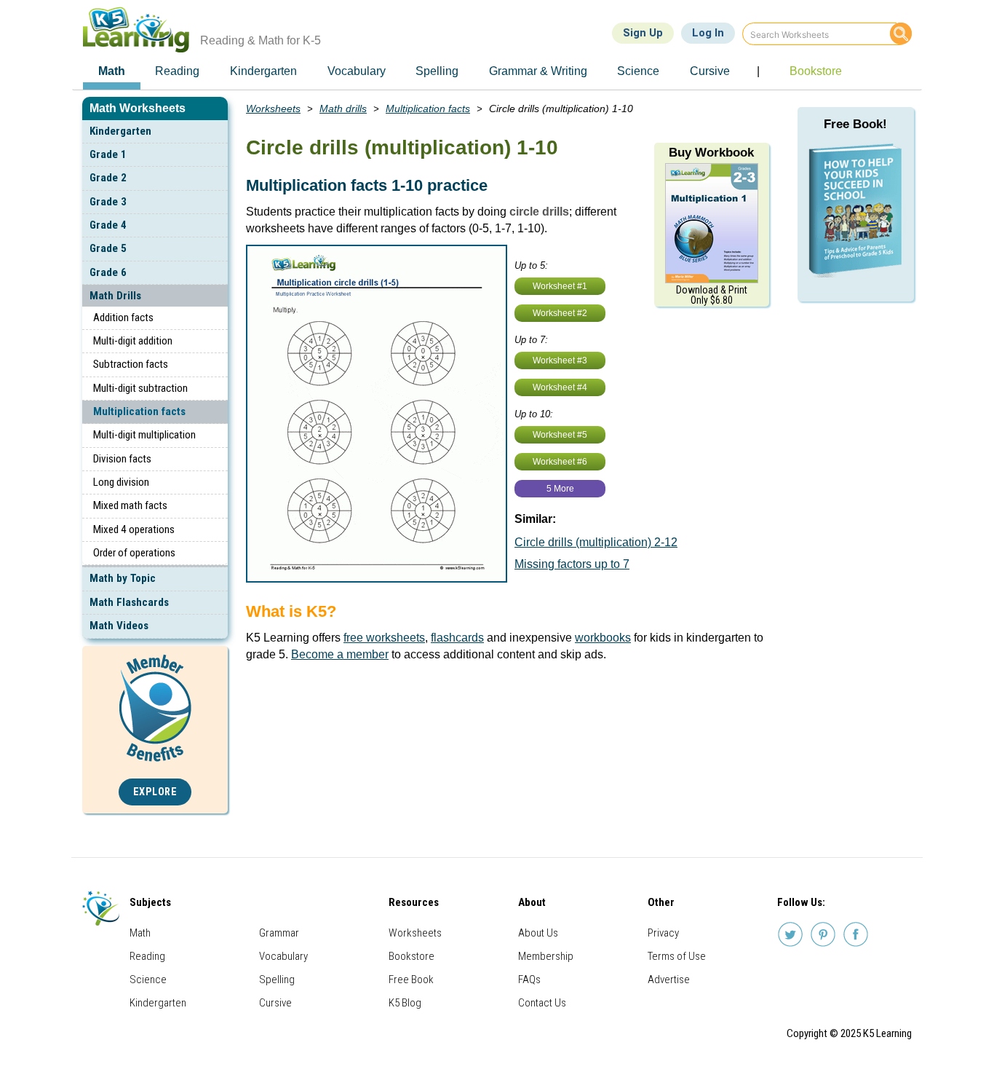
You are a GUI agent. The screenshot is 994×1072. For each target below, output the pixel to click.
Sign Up (643, 32)
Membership (545, 956)
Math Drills (115, 295)
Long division (121, 482)
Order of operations (134, 552)
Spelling (277, 979)
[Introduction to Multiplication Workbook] (711, 222)
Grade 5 (108, 248)
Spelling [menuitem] (437, 71)
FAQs (529, 979)
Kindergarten (120, 131)
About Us (538, 932)
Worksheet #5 (560, 435)
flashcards (457, 637)
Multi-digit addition (132, 340)
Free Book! (855, 124)
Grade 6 (108, 272)
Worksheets (273, 108)
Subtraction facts (130, 364)
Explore (155, 792)
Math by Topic (123, 578)
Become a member (340, 654)
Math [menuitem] (111, 71)
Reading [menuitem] (177, 71)
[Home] (141, 29)
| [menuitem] (758, 71)
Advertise (669, 979)
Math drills (343, 108)
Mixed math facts (130, 505)
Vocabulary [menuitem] (356, 71)
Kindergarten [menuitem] (263, 71)
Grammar (279, 932)
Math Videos (119, 625)
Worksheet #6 (560, 462)
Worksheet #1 (560, 286)
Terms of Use (677, 956)
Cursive (275, 1002)
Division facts (122, 458)
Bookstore (411, 956)
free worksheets (384, 637)
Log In (708, 32)
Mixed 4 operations (134, 529)
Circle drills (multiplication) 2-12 (595, 542)
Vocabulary (283, 956)
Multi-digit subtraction (140, 388)
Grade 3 (108, 201)
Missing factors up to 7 (571, 564)
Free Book (411, 979)
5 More (560, 489)
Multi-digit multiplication (144, 434)
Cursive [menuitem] (710, 71)
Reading (147, 956)
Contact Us (542, 1002)
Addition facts (123, 317)
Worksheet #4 (560, 387)
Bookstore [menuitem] (816, 71)
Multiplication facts (139, 411)
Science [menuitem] (638, 71)
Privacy (663, 932)
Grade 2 (108, 177)
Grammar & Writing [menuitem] (538, 71)
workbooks (603, 637)
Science (148, 979)
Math (140, 932)
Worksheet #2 (560, 313)
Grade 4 (108, 225)
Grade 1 (108, 154)
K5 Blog (405, 1002)
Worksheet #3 (560, 360)
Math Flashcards (129, 602)
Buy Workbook (711, 152)
